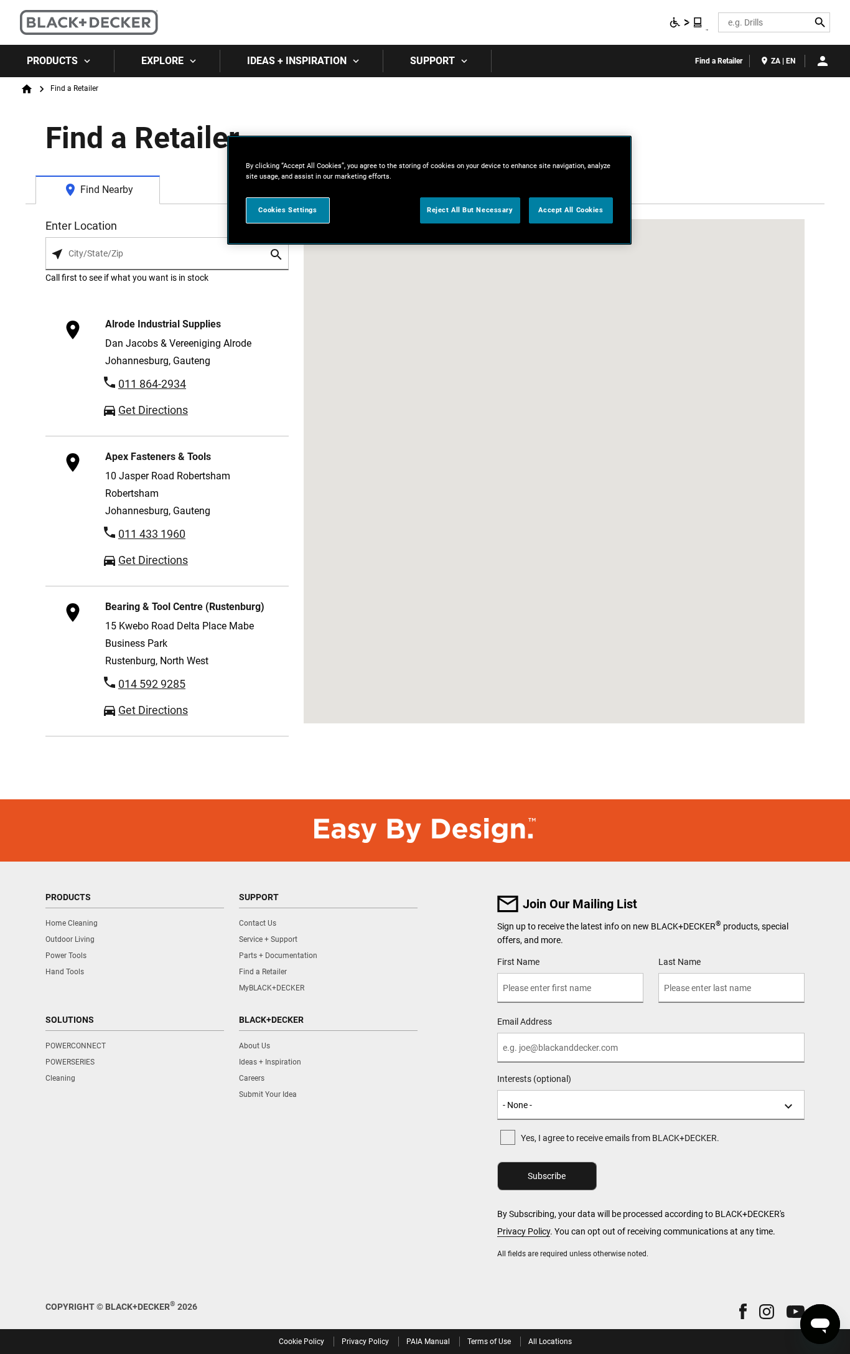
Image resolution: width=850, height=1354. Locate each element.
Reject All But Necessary (470, 209)
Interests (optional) (534, 1079)
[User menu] (822, 61)
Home (27, 89)
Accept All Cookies (570, 209)
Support (432, 61)
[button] (743, 1311)
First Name (518, 962)
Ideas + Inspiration (297, 61)
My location (57, 254)
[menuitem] (57, 61)
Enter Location (81, 226)
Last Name (679, 962)
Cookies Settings (287, 209)
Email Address (524, 1022)
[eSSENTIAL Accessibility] (686, 22)
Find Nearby (106, 189)
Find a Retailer (718, 61)
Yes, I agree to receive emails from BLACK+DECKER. (620, 1138)
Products (52, 61)
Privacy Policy (523, 1231)
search (277, 254)
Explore (162, 61)
